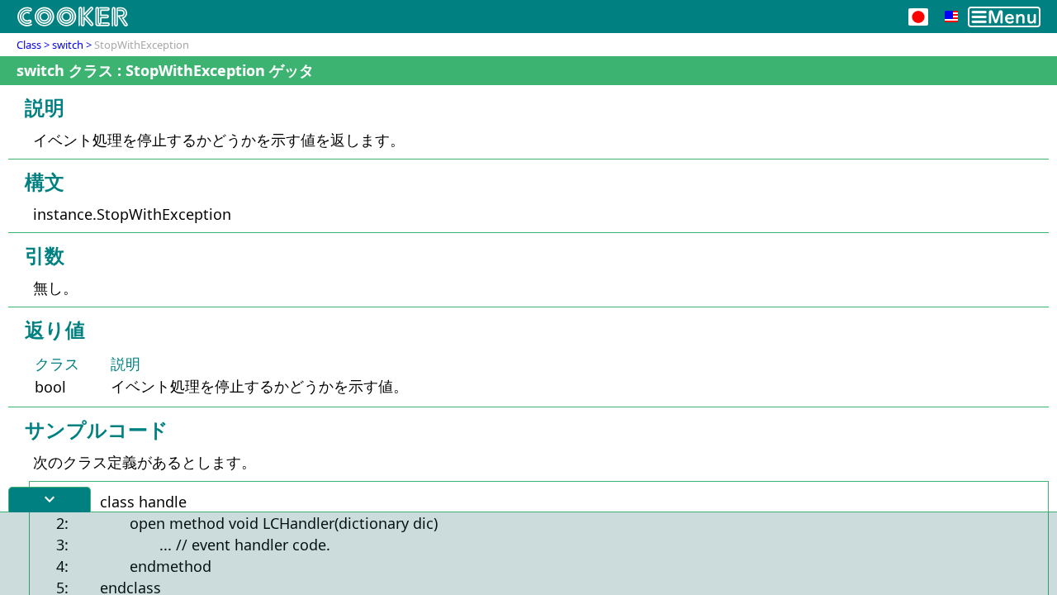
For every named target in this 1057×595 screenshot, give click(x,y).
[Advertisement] (528, 553)
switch (67, 44)
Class (29, 44)
